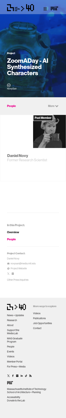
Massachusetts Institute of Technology (26, 389)
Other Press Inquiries (18, 279)
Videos (10, 356)
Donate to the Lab (16, 400)
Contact (37, 328)
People (11, 239)
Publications (39, 318)
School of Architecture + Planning (24, 392)
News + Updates (15, 315)
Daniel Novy (13, 258)
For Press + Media (16, 366)
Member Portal (14, 361)
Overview (13, 232)
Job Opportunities (42, 323)
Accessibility (13, 397)
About (10, 325)
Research (12, 320)
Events (10, 351)
